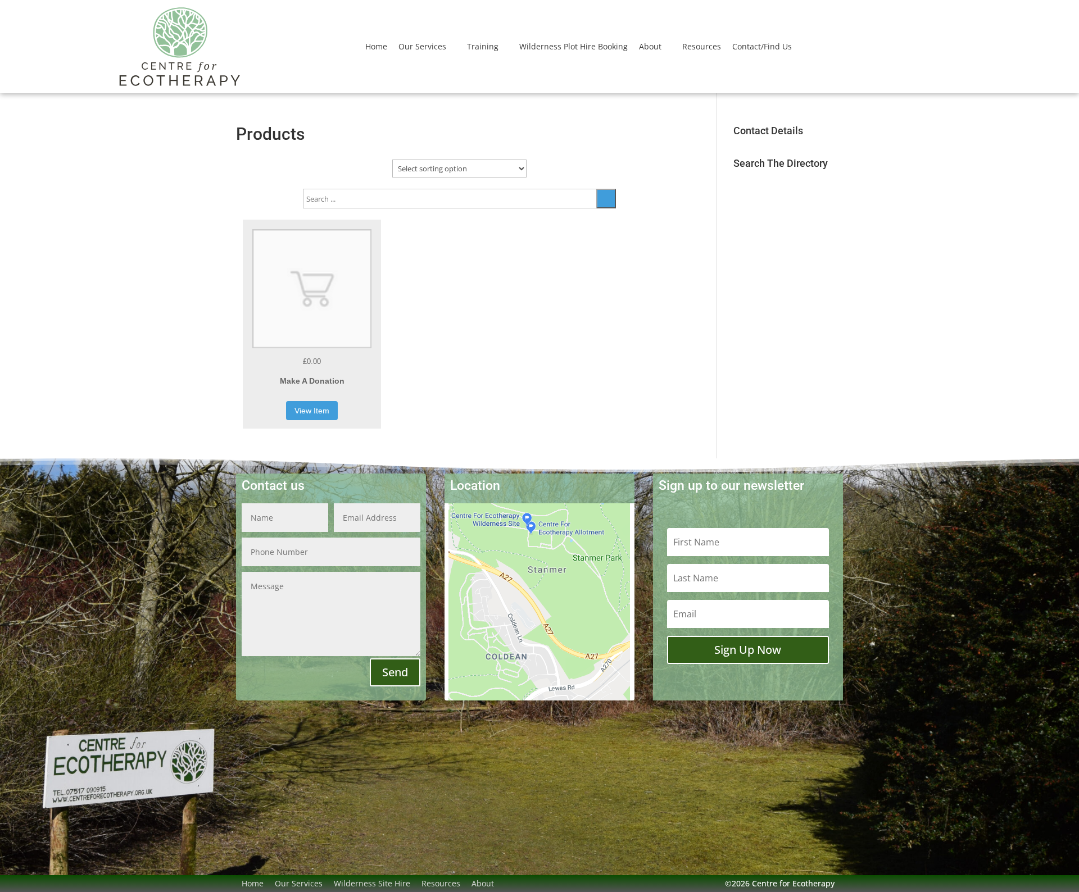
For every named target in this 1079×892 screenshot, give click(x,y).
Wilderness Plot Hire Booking (573, 46)
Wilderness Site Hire (372, 883)
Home (376, 46)
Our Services (422, 46)
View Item (311, 410)
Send (395, 672)
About (650, 46)
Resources (701, 46)
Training (482, 46)
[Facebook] (505, 883)
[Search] (606, 198)
